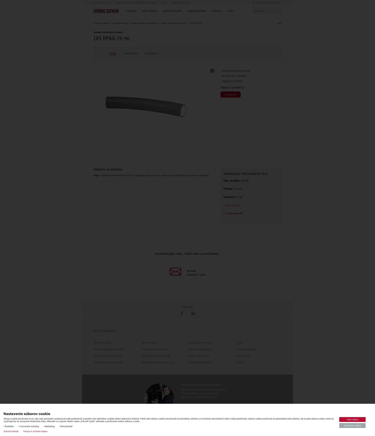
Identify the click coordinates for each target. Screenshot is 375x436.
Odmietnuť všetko (352, 425)
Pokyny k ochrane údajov (35, 431)
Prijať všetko (352, 419)
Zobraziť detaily (11, 431)
